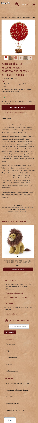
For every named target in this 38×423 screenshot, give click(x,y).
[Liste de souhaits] (31, 228)
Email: (6, 326)
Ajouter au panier (18, 107)
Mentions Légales (12, 403)
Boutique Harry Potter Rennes (15, 297)
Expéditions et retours (15, 397)
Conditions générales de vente (17, 390)
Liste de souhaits (12, 371)
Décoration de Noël (26, 207)
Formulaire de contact (14, 293)
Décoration (26, 17)
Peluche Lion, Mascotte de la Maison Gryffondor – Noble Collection (18, 262)
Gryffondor (22, 209)
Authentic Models (21, 211)
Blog (7, 351)
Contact (9, 364)
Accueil (4, 17)
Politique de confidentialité (17, 383)
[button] (25, 4)
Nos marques (10, 344)
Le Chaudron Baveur (15, 17)
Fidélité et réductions (15, 410)
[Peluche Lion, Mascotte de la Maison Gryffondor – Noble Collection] (18, 241)
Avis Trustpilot (12, 314)
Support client (11, 357)
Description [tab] (6, 119)
